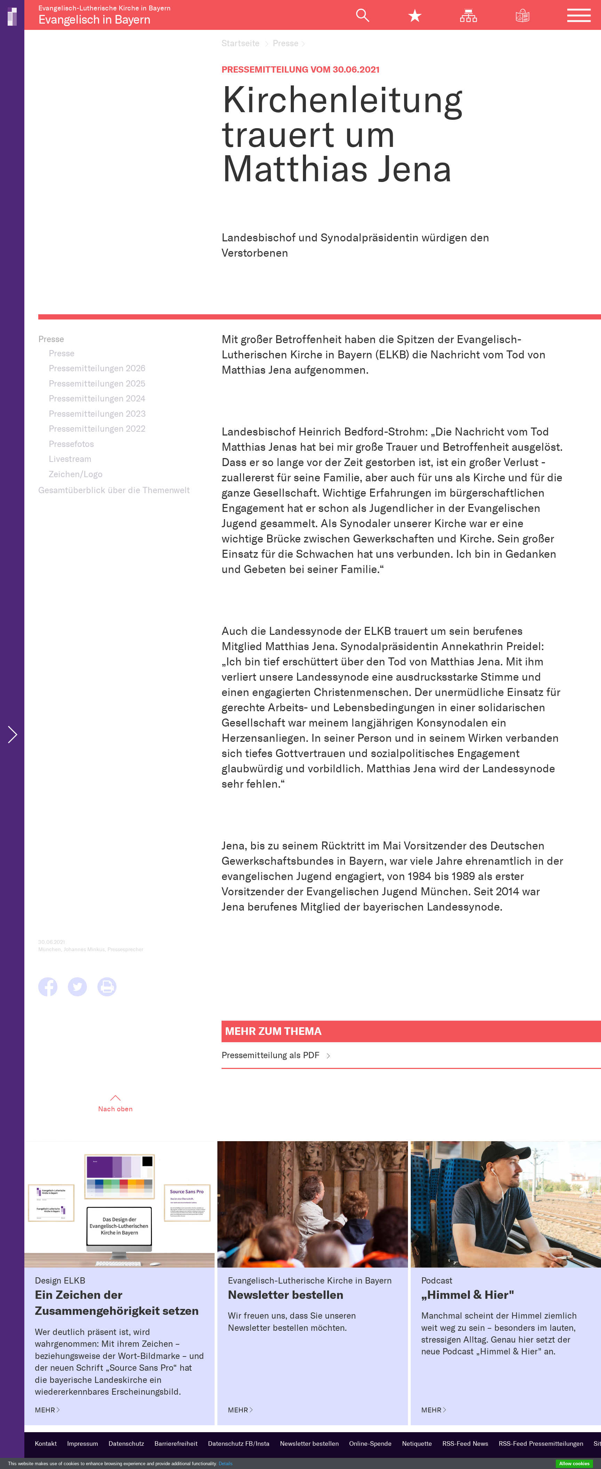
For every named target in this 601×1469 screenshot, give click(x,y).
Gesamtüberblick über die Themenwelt (114, 490)
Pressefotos (71, 444)
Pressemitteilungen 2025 (97, 383)
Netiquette (417, 1443)
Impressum (82, 1443)
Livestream (70, 459)
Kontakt (46, 1443)
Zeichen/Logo (76, 474)
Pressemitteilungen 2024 (97, 398)
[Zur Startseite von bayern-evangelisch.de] (12, 16)
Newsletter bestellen (309, 1443)
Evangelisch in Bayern (94, 19)
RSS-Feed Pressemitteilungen (541, 1443)
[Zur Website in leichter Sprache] (527, 15)
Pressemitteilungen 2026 (97, 368)
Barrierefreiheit (176, 1443)
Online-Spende (370, 1443)
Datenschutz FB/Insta (239, 1443)
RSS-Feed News (465, 1443)
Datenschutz (126, 1443)
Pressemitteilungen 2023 (97, 413)
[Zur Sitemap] (474, 15)
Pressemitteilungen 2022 (97, 428)
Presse (285, 43)
